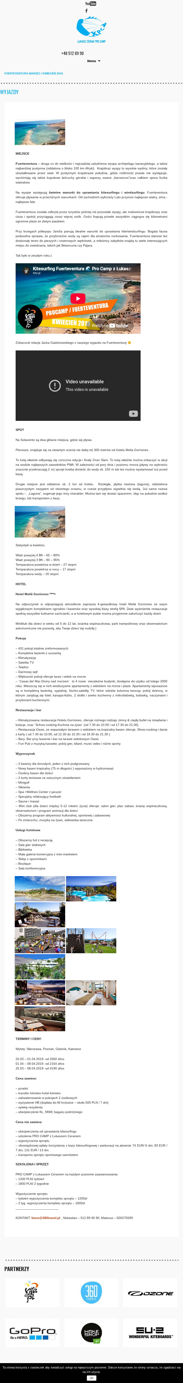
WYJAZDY (9, 92)
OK (92, 1378)
